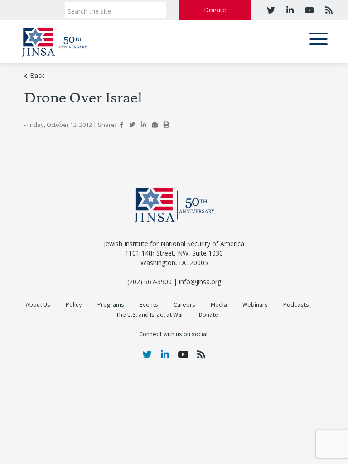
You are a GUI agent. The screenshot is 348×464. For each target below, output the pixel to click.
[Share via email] (155, 125)
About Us (38, 304)
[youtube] (308, 10)
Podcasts (296, 304)
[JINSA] (54, 40)
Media (219, 304)
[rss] (328, 10)
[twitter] (271, 10)
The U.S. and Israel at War (150, 314)
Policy (74, 304)
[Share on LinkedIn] (143, 125)
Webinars (255, 304)
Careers (184, 304)
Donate (215, 9)
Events (149, 304)
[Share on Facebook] (121, 125)
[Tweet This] (132, 125)
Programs (110, 304)
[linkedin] (289, 10)
